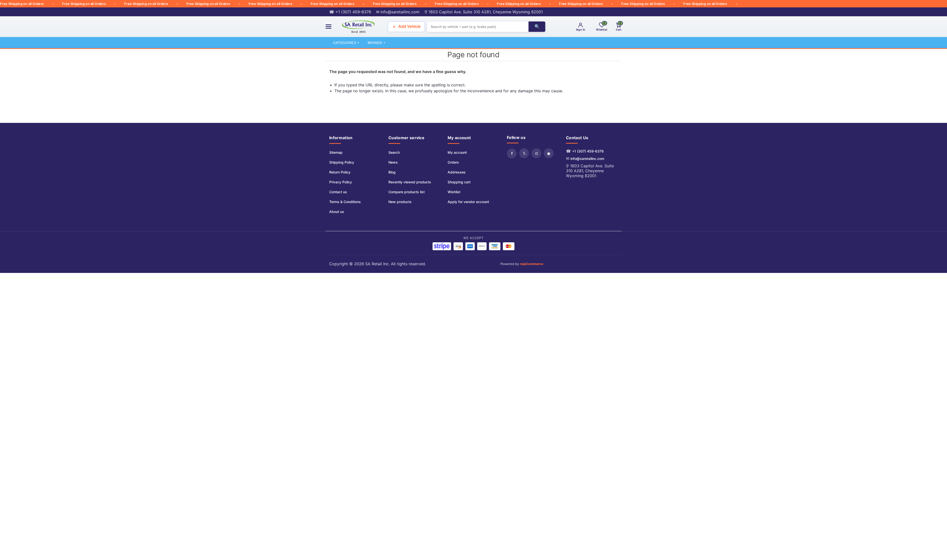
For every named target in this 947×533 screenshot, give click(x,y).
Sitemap (336, 152)
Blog (392, 172)
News (393, 162)
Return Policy (339, 172)
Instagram (549, 153)
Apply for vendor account (468, 202)
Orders (453, 162)
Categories (346, 43)
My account (457, 152)
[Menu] (328, 26)
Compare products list (406, 192)
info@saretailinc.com (587, 158)
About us (336, 211)
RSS (536, 153)
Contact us (338, 192)
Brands (376, 43)
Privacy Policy (340, 182)
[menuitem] (345, 152)
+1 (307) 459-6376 (588, 151)
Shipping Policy (341, 162)
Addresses (457, 172)
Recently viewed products (409, 182)
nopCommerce (531, 264)
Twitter (524, 153)
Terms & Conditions (345, 202)
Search (394, 152)
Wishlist (454, 192)
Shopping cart (459, 182)
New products (400, 202)
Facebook (512, 153)
